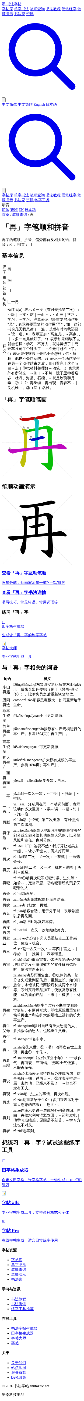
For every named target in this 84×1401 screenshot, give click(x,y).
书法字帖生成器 (24, 1328)
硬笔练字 (69, 9)
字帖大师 (18, 1338)
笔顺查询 (37, 9)
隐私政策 (18, 1377)
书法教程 (53, 9)
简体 (5, 210)
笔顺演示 (18, 1274)
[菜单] (4, 190)
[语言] (4, 99)
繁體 (14, 210)
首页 (5, 215)
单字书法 (21, 9)
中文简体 (9, 104)
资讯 (30, 14)
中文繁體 (25, 104)
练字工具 (42, 200)
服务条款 (18, 1373)
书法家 (19, 14)
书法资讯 (18, 1304)
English (39, 104)
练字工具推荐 (22, 1309)
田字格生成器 (22, 1333)
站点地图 (18, 1368)
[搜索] (42, 95)
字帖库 (7, 9)
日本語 (51, 104)
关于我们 (18, 1363)
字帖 (15, 1343)
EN (21, 210)
